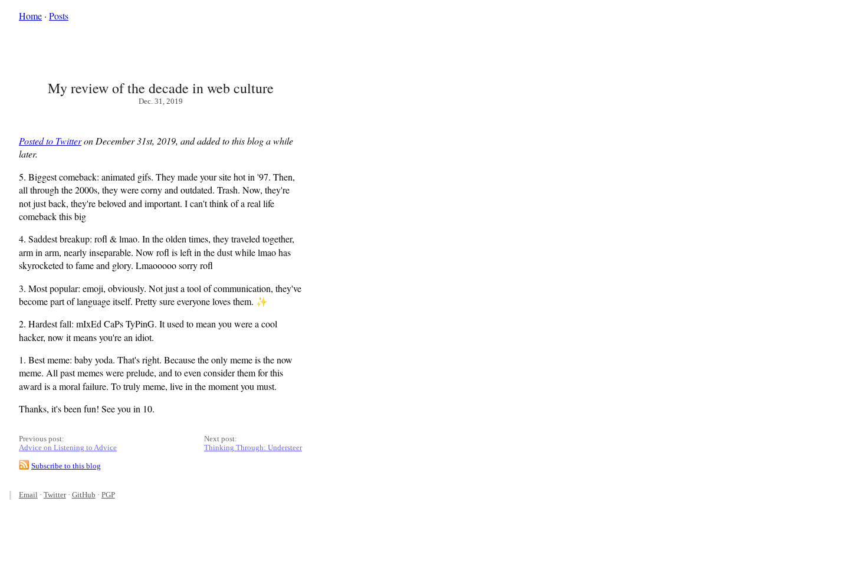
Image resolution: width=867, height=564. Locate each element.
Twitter (55, 495)
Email (28, 495)
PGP (108, 495)
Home (30, 15)
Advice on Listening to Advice (68, 448)
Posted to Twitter (50, 141)
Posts (58, 15)
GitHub (84, 495)
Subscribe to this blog (66, 466)
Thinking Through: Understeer (253, 448)
